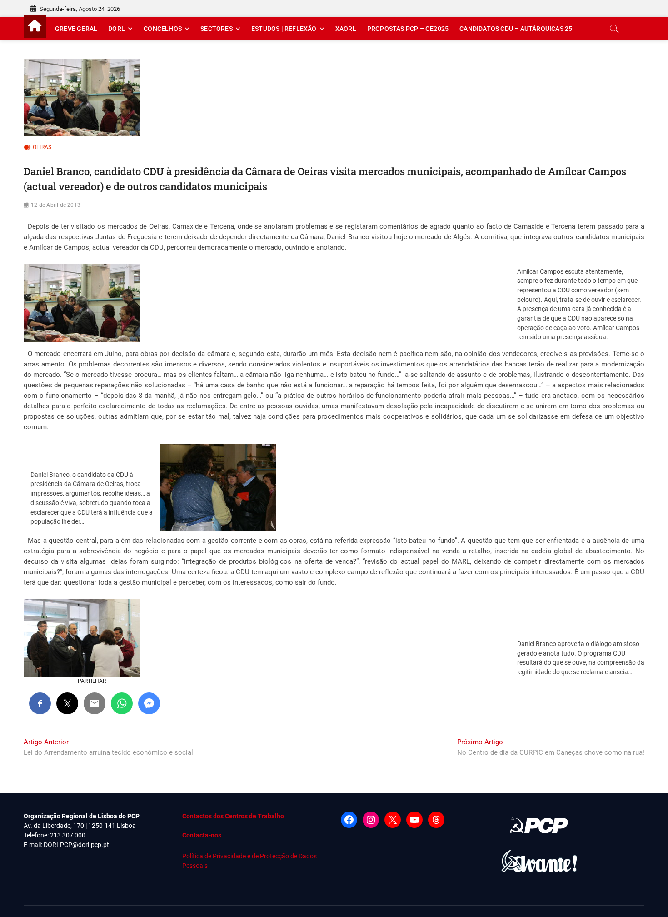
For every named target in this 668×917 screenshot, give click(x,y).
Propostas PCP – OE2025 (408, 28)
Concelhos (163, 28)
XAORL (345, 28)
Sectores (216, 28)
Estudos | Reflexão (284, 28)
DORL (116, 28)
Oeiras (42, 147)
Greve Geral (76, 28)
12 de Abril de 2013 (55, 205)
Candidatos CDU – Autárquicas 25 (515, 28)
